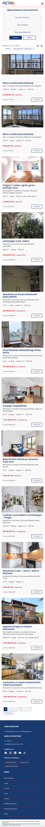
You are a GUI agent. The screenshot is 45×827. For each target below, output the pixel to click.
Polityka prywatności (10, 809)
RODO (6, 814)
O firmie (6, 788)
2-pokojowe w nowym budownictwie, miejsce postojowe (22, 683)
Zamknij (22, 823)
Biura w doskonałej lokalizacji (18, 82)
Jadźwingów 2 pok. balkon (16, 241)
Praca (6, 793)
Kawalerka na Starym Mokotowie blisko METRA (20, 295)
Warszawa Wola (24, 762)
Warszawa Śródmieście (12, 766)
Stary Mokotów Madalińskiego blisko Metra (22, 351)
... (23, 709)
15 (29, 709)
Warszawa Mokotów (11, 762)
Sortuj (8, 48)
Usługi (6, 783)
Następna (9, 713)
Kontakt (6, 799)
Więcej (29, 38)
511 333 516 (7, 741)
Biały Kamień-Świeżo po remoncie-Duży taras (20, 460)
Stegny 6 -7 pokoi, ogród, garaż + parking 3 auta (19, 186)
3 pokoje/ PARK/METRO (15, 405)
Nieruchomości (9, 778)
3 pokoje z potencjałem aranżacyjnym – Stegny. (22, 516)
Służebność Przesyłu (10, 804)
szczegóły (36, 99)
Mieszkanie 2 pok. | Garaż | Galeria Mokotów (21, 572)
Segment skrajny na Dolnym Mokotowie (17, 627)
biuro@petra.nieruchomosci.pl (13, 744)
